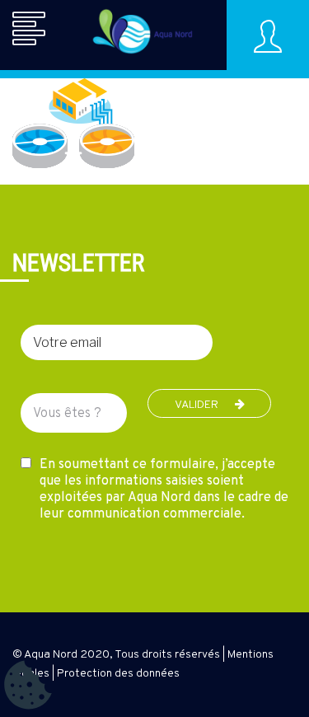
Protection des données (118, 674)
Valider (196, 405)
